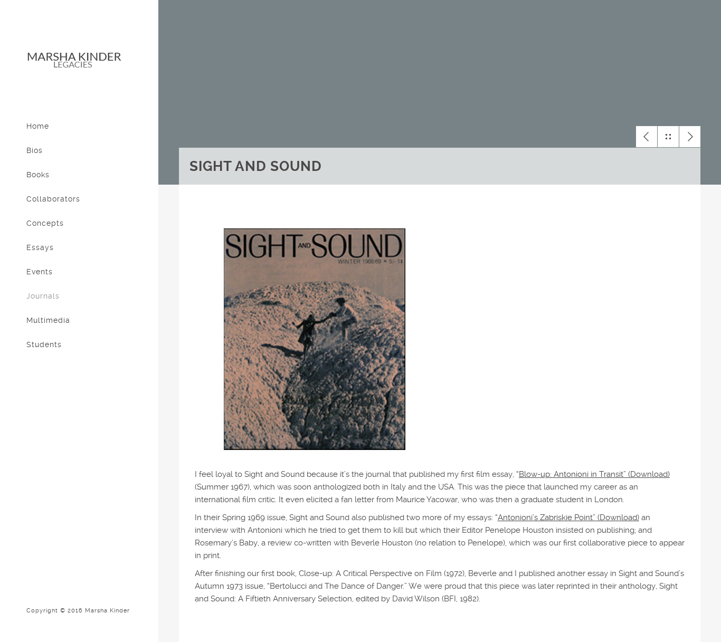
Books (38, 174)
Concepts (45, 223)
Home (37, 126)
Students (44, 344)
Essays (40, 247)
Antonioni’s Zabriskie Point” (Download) (568, 517)
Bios (34, 150)
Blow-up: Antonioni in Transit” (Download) (594, 474)
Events (39, 271)
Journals (43, 296)
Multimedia (48, 320)
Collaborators (53, 199)
